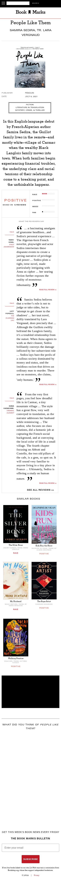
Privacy (36, 875)
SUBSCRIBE (30, 859)
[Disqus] (30, 775)
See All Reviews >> (40, 490)
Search (35, 3)
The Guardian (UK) (10, 318)
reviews (20, 205)
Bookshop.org (13, 870)
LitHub (26, 875)
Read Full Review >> (47, 483)
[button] (30, 692)
